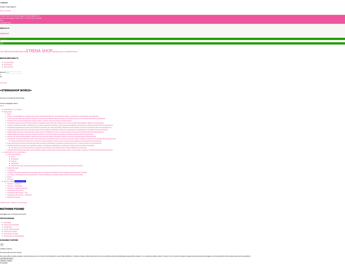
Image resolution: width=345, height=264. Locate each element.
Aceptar (9, 260)
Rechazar (3, 260)
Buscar (2, 72)
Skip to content (5, 11)
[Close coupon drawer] (2, 244)
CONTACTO (4, 33)
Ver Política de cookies (7, 258)
